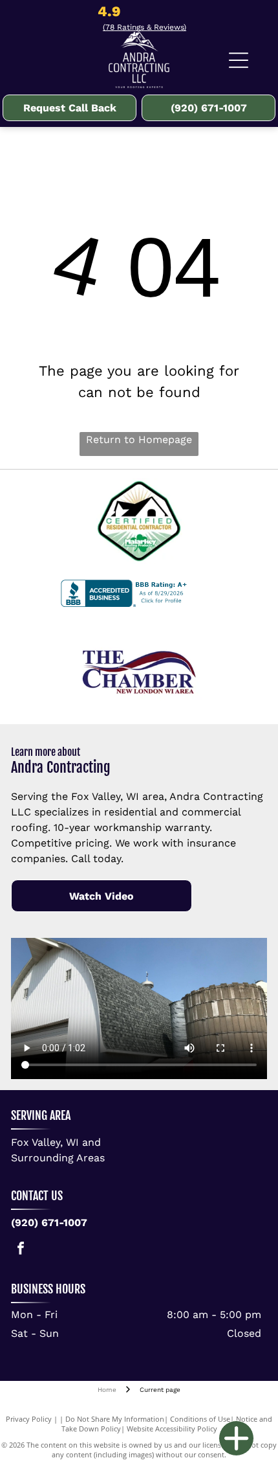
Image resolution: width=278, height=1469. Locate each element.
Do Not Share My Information (114, 1419)
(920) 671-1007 (49, 1222)
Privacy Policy (29, 1419)
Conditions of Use (200, 1419)
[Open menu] (238, 60)
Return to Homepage (139, 439)
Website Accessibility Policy (172, 1428)
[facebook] (20, 1249)
